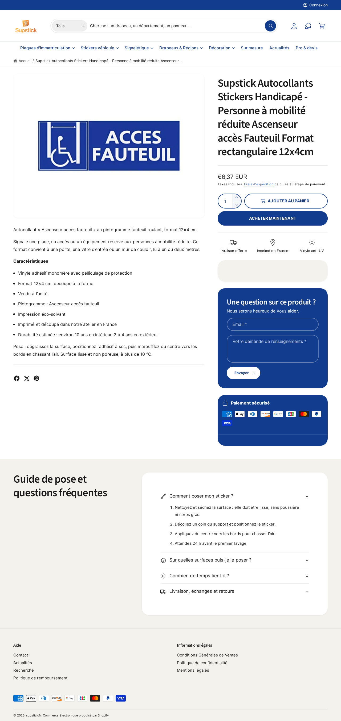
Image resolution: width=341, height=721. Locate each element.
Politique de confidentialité (202, 662)
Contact (20, 655)
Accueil (25, 60)
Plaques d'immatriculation (45, 47)
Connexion (318, 5)
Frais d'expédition (259, 184)
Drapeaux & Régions (178, 47)
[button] (322, 26)
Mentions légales (193, 670)
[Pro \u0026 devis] (308, 26)
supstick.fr (33, 715)
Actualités (22, 662)
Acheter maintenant (272, 218)
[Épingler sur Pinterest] (36, 378)
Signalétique (137, 47)
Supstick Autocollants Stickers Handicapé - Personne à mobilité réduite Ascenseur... (108, 60)
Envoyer (241, 373)
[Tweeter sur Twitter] (26, 378)
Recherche (23, 670)
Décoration (219, 47)
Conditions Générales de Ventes (207, 655)
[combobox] (183, 26)
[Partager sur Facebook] (16, 378)
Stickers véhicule (97, 47)
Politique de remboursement (40, 677)
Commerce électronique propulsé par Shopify (76, 715)
